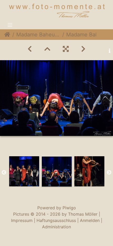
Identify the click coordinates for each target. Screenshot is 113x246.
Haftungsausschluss (56, 220)
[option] (24, 171)
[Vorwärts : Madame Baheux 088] (83, 49)
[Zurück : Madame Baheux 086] (29, 49)
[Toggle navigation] (10, 25)
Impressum (22, 220)
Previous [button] (4, 172)
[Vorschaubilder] (47, 49)
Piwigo (69, 207)
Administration (56, 226)
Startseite (7, 35)
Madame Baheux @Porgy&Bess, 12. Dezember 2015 (38, 34)
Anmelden (90, 220)
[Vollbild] (65, 49)
